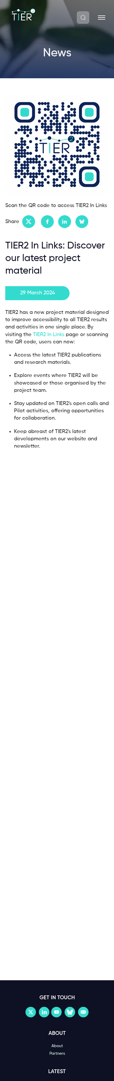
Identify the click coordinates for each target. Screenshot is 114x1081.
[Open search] (83, 17)
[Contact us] (83, 1012)
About (57, 1046)
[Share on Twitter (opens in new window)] (28, 221)
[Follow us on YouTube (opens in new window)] (56, 1012)
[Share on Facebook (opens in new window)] (47, 221)
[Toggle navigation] (101, 17)
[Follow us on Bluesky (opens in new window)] (70, 1012)
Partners (57, 1054)
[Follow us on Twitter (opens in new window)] (30, 1012)
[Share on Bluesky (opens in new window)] (81, 221)
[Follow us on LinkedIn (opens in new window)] (44, 1012)
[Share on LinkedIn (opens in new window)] (64, 221)
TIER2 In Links (48, 334)
